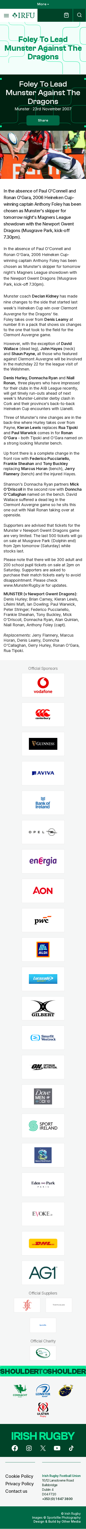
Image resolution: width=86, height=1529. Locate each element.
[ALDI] (43, 950)
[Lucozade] (43, 979)
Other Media (71, 1521)
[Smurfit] (43, 1038)
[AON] (43, 891)
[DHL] (43, 1243)
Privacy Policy (19, 1483)
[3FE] (27, 1305)
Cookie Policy (19, 1476)
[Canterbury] (43, 714)
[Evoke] (43, 1214)
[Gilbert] (43, 1008)
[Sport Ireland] (43, 1126)
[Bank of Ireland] (43, 803)
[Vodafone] (43, 685)
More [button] (41, 4)
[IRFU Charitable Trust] (43, 1353)
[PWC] (43, 920)
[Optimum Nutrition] (43, 1067)
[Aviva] (43, 773)
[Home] (23, 15)
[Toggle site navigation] (6, 15)
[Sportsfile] (43, 1325)
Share (43, 120)
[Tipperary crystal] (58, 1305)
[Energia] (43, 861)
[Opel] (43, 832)
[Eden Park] (43, 1185)
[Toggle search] (79, 15)
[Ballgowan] (43, 1155)
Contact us (16, 1491)
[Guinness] (43, 744)
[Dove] (43, 1096)
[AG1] (43, 1273)
